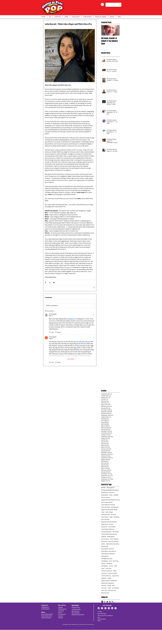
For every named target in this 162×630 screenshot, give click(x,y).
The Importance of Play (46, 615)
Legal (111, 517)
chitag (114, 571)
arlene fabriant (114, 539)
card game (109, 563)
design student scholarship (109, 580)
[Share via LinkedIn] (54, 282)
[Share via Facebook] (45, 282)
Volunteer (60, 617)
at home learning (113, 541)
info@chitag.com (45, 607)
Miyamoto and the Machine (109, 522)
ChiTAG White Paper (50, 277)
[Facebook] (102, 608)
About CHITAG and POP (47, 614)
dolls (113, 585)
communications (112, 573)
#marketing (104, 492)
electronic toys (112, 590)
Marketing (116, 517)
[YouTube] (99, 608)
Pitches (111, 524)
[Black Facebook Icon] (105, 602)
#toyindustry (104, 495)
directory (103, 585)
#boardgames (110, 487)
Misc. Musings (105, 519)
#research (111, 492)
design (109, 578)
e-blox (109, 588)
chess (102, 568)
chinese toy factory (106, 571)
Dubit (102, 512)
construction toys (106, 575)
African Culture (105, 497)
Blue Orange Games (107, 502)
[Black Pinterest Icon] (112, 602)
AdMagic (115, 495)
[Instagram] (105, 608)
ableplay (103, 536)
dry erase (104, 588)
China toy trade (105, 507)
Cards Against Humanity (108, 504)
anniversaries (105, 539)
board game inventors (107, 548)
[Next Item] (117, 30)
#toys (110, 495)
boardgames (104, 561)
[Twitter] (109, 608)
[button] (66, 17)
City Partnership (62, 614)
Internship (60, 615)
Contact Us (44, 605)
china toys (108, 568)
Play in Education (76, 612)
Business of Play (75, 611)
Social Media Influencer (107, 529)
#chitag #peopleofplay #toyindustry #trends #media (110, 490)
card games (104, 566)
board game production (108, 553)
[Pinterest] (115, 608)
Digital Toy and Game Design (109, 509)
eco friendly (115, 588)
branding (115, 561)
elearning (104, 590)
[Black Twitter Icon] (107, 602)
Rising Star (104, 526)
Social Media (112, 526)
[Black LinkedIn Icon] (110, 602)
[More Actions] (94, 315)
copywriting (115, 575)
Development (114, 507)
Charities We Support (46, 617)
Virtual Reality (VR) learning (109, 534)
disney (109, 585)
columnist (104, 573)
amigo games (111, 536)
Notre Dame (104, 524)
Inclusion (113, 514)
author (103, 544)
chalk (115, 566)
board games (105, 556)
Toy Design (115, 531)
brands (103, 563)
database (103, 578)
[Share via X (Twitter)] (50, 282)
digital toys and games (107, 583)
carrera (111, 566)
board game (104, 546)
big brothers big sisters (112, 544)
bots (110, 561)
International (105, 517)
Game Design (109, 512)
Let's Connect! (107, 605)
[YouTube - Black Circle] (102, 602)
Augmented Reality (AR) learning (110, 500)
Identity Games (105, 514)
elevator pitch (105, 593)
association (104, 541)
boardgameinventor (106, 558)
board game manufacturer (108, 551)
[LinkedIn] (112, 608)
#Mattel (103, 487)
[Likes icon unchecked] (50, 332)
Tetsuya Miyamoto (106, 531)
